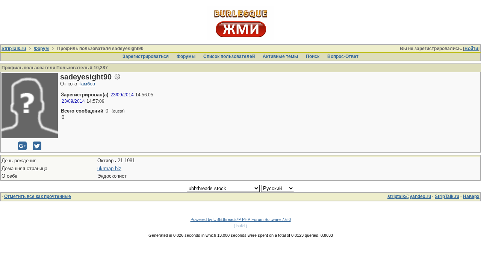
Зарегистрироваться (146, 56)
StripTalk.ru (14, 48)
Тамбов (87, 84)
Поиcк (312, 56)
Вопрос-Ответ (342, 56)
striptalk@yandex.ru (409, 196)
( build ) (240, 226)
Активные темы (280, 56)
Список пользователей (229, 56)
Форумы (186, 56)
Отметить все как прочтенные (37, 196)
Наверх (471, 196)
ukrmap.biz (109, 168)
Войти (471, 48)
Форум (41, 48)
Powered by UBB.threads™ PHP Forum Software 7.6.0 (241, 219)
